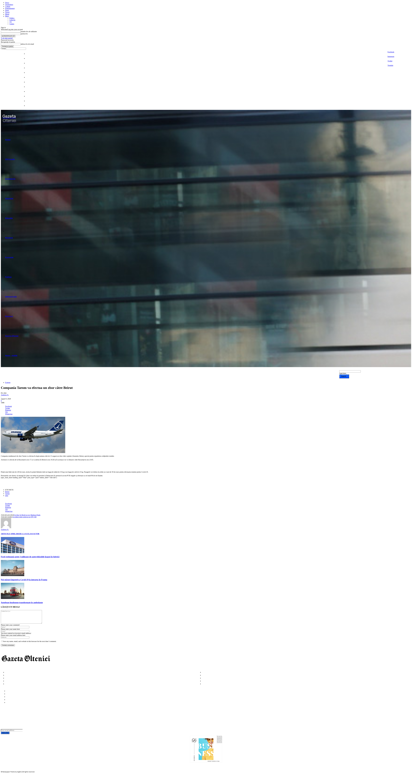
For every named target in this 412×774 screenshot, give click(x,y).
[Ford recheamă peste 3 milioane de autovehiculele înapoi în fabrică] (12, 552)
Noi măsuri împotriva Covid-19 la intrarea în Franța (24, 580)
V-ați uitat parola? (7, 38)
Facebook (391, 52)
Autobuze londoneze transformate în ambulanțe (22, 602)
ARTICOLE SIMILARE (10, 534)
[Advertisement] (26, 465)
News (7, 3)
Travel (7, 12)
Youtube (390, 65)
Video (7, 684)
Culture (7, 6)
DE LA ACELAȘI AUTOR (29, 534)
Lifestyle (12, 20)
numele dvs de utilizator (29, 31)
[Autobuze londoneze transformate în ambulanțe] (12, 598)
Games (11, 24)
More (7, 16)
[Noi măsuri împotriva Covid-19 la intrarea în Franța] (12, 575)
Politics (11, 18)
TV (10, 22)
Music (7, 14)
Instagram (391, 56)
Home (8, 691)
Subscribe (5, 733)
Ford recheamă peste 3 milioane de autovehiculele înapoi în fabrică (30, 557)
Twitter (390, 61)
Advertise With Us (13, 697)
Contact (9, 703)
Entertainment (10, 8)
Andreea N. (5, 395)
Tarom (7, 494)
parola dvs (24, 34)
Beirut (7, 492)
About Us (10, 694)
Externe (7, 382)
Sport (7, 10)
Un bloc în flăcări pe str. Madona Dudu (27, 515)
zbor (6, 495)
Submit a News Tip (13, 700)
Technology (9, 4)
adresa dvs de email (27, 44)
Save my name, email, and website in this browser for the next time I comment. (29, 641)
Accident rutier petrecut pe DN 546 (24, 517)
